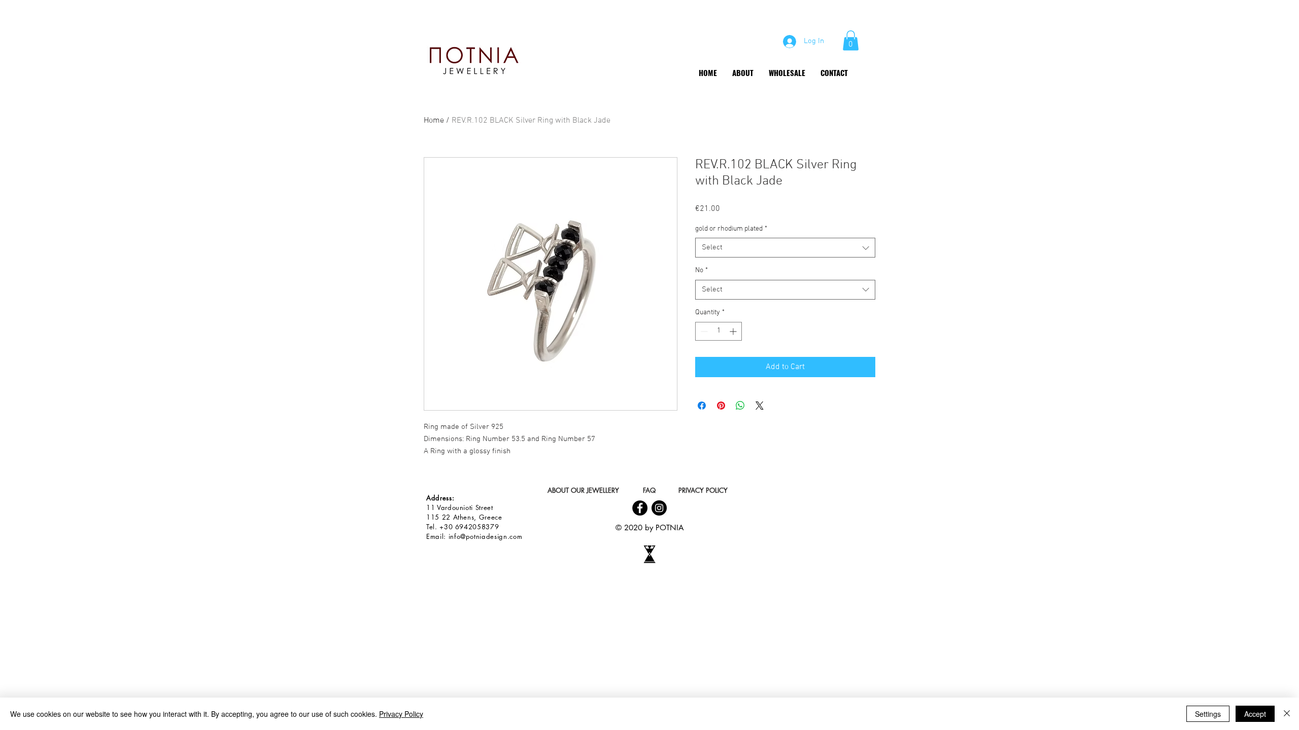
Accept (1255, 714)
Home (434, 121)
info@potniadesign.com (486, 536)
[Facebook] (639, 508)
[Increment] (734, 331)
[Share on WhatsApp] (740, 405)
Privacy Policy (401, 714)
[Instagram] (659, 508)
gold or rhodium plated (731, 229)
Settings (1208, 714)
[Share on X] (760, 405)
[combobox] (785, 248)
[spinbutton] (718, 331)
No (701, 270)
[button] (850, 40)
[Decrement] (703, 331)
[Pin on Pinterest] (721, 405)
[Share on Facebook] (702, 405)
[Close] (1287, 714)
